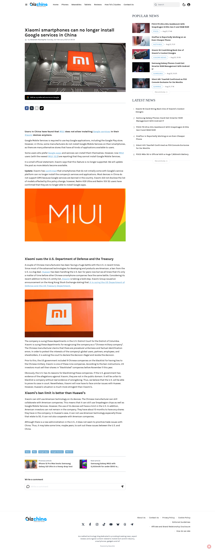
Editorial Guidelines (181, 522)
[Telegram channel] (131, 524)
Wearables (76, 4)
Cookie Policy (184, 517)
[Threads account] (124, 524)
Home (55, 4)
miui (34, 452)
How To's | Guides (113, 4)
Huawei (46, 272)
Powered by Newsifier (107, 546)
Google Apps (43, 452)
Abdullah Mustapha (38, 40)
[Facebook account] (90, 524)
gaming (157, 86)
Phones (64, 4)
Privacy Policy (168, 517)
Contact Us (129, 4)
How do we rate (183, 531)
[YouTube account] (110, 524)
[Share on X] (32, 108)
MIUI (62, 131)
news (27, 452)
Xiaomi (28, 135)
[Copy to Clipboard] (42, 108)
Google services (101, 131)
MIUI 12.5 (53, 156)
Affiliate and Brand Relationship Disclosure (170, 526)
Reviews (98, 4)
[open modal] (188, 4)
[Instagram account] (97, 524)
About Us (141, 517)
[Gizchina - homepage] (38, 4)
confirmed (51, 170)
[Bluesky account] (117, 524)
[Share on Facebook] (27, 108)
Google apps (54, 153)
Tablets (87, 4)
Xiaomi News (159, 57)
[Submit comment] (122, 487)
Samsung (158, 73)
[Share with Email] (37, 108)
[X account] (83, 524)
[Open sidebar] (26, 4)
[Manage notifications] (209, 547)
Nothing (157, 44)
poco (155, 31)
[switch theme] (184, 4)
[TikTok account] (104, 524)
